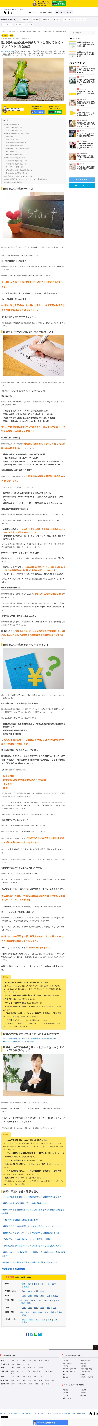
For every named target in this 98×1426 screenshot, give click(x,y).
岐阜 (36, 1308)
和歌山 (55, 1296)
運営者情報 (14, 1413)
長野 (30, 1308)
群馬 (35, 1284)
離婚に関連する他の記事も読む (13, 182)
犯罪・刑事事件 (79, 20)
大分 (46, 1312)
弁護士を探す (47, 12)
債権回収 (83, 1366)
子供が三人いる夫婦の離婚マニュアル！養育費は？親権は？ (28, 1239)
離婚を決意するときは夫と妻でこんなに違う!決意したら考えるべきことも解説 (86, 124)
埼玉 (41, 1284)
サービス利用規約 (25, 1413)
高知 (29, 1303)
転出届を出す (9, 136)
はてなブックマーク (83, 185)
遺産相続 (83, 1363)
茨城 (23, 1284)
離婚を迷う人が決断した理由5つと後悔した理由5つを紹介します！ (31, 1262)
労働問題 (46, 20)
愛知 (48, 1308)
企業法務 (65, 1377)
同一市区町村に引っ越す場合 (14, 127)
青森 (31, 1320)
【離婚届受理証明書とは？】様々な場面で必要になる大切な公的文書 (32, 1246)
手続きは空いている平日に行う (14, 167)
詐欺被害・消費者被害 (69, 1369)
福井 (42, 1291)
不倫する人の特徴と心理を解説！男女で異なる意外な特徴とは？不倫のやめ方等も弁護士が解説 (86, 81)
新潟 (24, 1291)
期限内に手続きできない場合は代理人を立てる (19, 170)
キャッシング (20, 24)
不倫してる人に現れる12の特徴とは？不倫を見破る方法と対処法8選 (86, 70)
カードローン (7, 24)
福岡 (21, 1312)
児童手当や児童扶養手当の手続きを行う (17, 155)
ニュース (67, 20)
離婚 (11, 35)
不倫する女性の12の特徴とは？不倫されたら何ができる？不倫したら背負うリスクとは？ (86, 146)
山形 (55, 1320)
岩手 (37, 1320)
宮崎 (52, 1312)
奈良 (48, 1296)
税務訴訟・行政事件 (87, 1377)
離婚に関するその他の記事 (14, 1269)
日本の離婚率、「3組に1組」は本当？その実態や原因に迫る (86, 93)
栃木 (29, 1284)
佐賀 (28, 1312)
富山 (30, 1291)
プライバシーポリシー (54, 1413)
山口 (45, 1300)
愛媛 (23, 1303)
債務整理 (35, 20)
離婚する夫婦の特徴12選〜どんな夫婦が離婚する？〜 (25, 1203)
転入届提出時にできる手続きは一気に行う (17, 164)
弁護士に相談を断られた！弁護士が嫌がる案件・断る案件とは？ (86, 54)
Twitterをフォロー (83, 180)
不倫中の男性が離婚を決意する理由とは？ (21, 1220)
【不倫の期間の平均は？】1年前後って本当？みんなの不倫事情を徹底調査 (86, 113)
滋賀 (24, 1296)
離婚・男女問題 (85, 1360)
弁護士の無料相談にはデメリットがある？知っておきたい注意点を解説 (86, 44)
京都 (30, 1296)
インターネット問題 (69, 1371)
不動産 (83, 1374)
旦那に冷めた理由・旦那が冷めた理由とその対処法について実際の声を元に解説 (86, 134)
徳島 (51, 1300)
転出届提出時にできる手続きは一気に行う (17, 161)
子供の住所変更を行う (12, 152)
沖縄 (24, 1315)
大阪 (36, 1296)
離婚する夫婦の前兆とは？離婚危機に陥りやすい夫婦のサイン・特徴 (86, 103)
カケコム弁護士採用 (79, 1413)
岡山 (33, 1300)
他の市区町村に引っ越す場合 (14, 130)
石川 (36, 1291)
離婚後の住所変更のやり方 (11, 124)
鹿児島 (59, 1312)
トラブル (56, 20)
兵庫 (42, 1296)
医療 (64, 1374)
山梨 (24, 1308)
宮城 (43, 1320)
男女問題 (25, 20)
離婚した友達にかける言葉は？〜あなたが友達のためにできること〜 (32, 1226)
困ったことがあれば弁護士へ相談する (16, 173)
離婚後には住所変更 (7, 51)
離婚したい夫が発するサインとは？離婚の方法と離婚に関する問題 (31, 1233)
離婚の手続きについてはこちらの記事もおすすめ (18, 176)
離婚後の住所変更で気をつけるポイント (15, 158)
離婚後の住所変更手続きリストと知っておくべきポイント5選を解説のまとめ (25, 179)
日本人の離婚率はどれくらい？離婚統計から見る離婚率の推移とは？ (32, 1197)
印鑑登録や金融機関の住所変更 (14, 145)
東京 (54, 1284)
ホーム (34, 12)
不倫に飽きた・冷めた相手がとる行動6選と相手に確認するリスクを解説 (86, 167)
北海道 (24, 1320)
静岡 (42, 1308)
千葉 (47, 1284)
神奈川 (26, 1287)
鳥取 (20, 1300)
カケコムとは (4, 1413)
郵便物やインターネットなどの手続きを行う (18, 148)
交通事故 (65, 1360)
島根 (27, 1300)
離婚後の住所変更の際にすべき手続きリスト (16, 133)
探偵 (30, 24)
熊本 (40, 1312)
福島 (25, 1322)
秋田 (49, 1320)
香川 (57, 1300)
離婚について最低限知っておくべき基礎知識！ (19, 1042)
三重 (54, 1308)
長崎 (34, 1312)
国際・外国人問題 (86, 1369)
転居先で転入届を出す (12, 139)
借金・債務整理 (67, 1363)
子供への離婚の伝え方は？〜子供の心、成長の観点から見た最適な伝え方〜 (29, 1039)
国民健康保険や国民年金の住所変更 (16, 142)
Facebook (67, 1413)
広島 (39, 1300)
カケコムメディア (65, 12)
